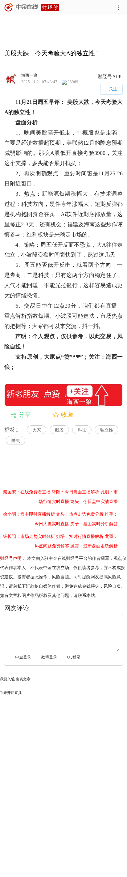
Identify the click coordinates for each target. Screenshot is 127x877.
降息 (15, 441)
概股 (59, 430)
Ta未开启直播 (11, 693)
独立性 (106, 430)
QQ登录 (73, 657)
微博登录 (49, 657)
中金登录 (23, 657)
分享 (24, 414)
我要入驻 (7, 679)
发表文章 (23, 679)
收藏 (67, 414)
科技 (82, 430)
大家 (36, 430)
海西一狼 (29, 75)
